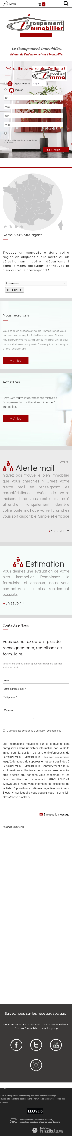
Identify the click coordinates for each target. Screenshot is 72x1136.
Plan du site (5, 1098)
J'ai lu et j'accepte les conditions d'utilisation (20, 141)
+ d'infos (15, 361)
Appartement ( (22, 83)
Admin (36, 1098)
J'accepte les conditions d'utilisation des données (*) (35, 730)
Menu (12, 3)
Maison (19, 90)
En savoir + (59, 530)
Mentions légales (19, 1098)
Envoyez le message (56, 814)
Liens (29, 1098)
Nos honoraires (47, 1098)
